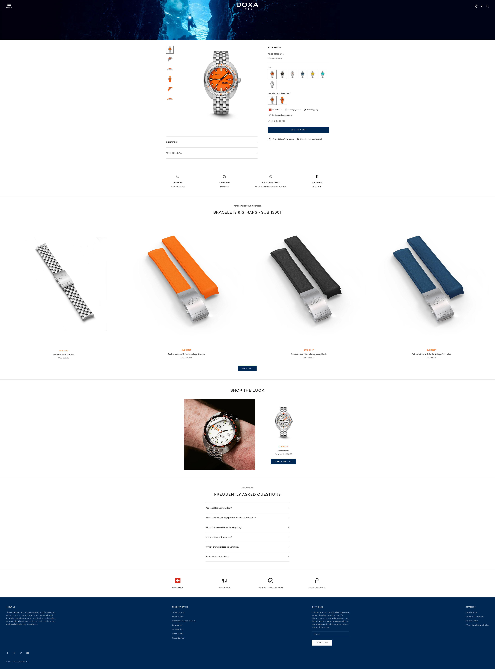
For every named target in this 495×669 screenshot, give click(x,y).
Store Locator (178, 612)
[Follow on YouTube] (27, 653)
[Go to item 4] (170, 79)
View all (247, 368)
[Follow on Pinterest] (21, 653)
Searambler (283, 450)
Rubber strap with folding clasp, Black (309, 354)
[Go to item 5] (170, 89)
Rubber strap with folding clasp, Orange (186, 354)
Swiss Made (177, 616)
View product (283, 461)
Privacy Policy (472, 621)
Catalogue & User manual (184, 621)
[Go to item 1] (170, 50)
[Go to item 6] (170, 99)
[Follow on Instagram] (14, 653)
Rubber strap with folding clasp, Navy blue (431, 354)
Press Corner (178, 638)
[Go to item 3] (170, 69)
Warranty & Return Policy (477, 625)
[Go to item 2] (170, 60)
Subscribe (322, 643)
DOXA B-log (177, 629)
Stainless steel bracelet (63, 354)
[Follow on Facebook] (7, 653)
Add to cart (298, 130)
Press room (177, 634)
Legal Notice (471, 612)
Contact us (177, 625)
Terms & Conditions (475, 616)
